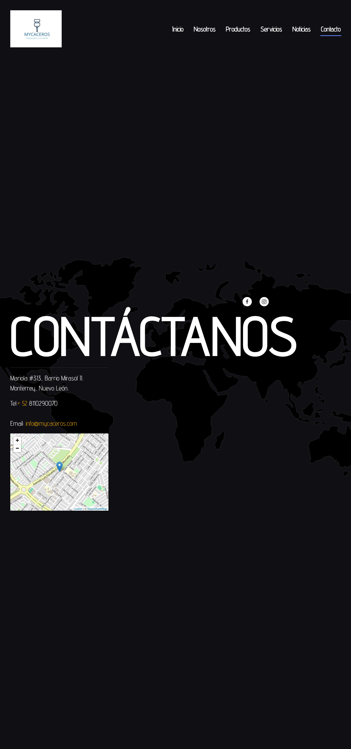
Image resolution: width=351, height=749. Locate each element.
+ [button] (17, 440)
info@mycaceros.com (51, 423)
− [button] (17, 448)
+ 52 (23, 403)
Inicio (177, 29)
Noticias (301, 29)
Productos (238, 29)
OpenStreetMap (97, 509)
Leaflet (78, 509)
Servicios (271, 29)
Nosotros (205, 29)
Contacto (331, 29)
